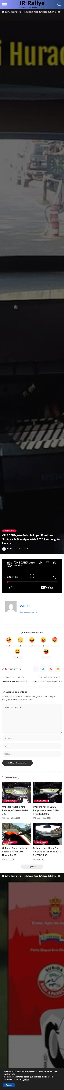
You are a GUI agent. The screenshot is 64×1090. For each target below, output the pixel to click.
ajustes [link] (25, 1079)
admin (9, 548)
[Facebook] (36, 669)
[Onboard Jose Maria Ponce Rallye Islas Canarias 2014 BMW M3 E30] (47, 834)
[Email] (58, 669)
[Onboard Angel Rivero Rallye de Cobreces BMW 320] (16, 792)
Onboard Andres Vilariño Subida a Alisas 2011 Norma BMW (15, 851)
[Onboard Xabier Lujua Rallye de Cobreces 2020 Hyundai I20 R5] (47, 792)
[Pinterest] (51, 669)
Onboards (9, 531)
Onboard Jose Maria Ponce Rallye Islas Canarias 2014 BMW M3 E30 (47, 851)
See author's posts (28, 612)
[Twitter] (43, 669)
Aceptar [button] (9, 1085)
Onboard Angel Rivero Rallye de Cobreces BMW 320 (15, 810)
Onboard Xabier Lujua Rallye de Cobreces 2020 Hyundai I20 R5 (45, 810)
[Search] (59, 4)
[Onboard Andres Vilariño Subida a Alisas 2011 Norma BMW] (16, 834)
